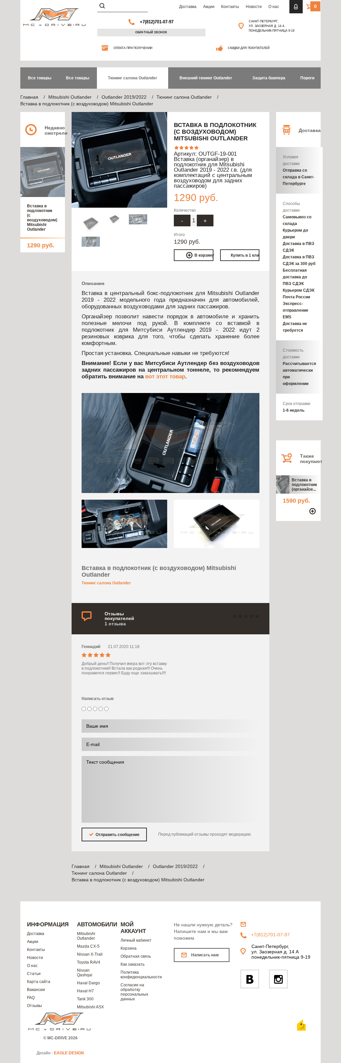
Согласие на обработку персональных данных (134, 992)
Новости (254, 6)
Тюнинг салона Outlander (132, 78)
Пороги (307, 78)
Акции (208, 6)
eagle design (69, 1053)
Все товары (77, 78)
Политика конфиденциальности (138, 974)
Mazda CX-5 (88, 946)
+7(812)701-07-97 (156, 21)
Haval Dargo (88, 983)
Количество (185, 210)
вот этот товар (165, 376)
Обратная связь (136, 956)
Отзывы (34, 1005)
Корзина (129, 948)
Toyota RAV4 (88, 962)
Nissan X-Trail (90, 954)
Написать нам (205, 955)
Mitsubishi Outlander (86, 936)
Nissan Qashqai (84, 972)
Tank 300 (85, 999)
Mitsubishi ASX (90, 1007)
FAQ (31, 997)
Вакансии (36, 989)
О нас (273, 6)
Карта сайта (38, 981)
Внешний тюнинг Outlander (205, 78)
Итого (179, 234)
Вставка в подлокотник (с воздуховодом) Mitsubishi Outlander (41, 218)
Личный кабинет (136, 940)
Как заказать (133, 964)
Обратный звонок (151, 32)
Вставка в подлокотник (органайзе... (304, 485)
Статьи (34, 973)
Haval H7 (85, 991)
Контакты (230, 6)
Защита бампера (268, 78)
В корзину (203, 255)
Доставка (187, 6)
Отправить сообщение (117, 834)
